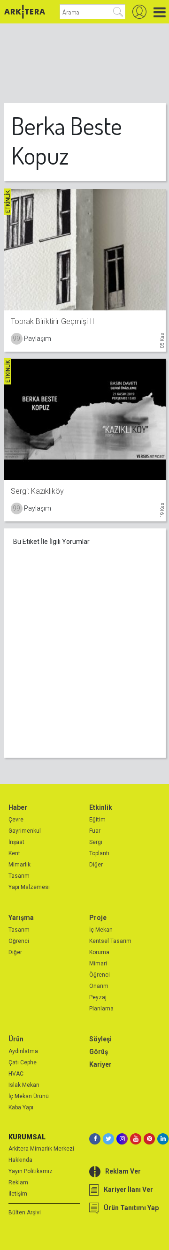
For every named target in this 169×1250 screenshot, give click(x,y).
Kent (14, 853)
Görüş (98, 1051)
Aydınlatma (23, 1051)
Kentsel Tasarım (110, 941)
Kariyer (100, 1064)
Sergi (95, 842)
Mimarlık (19, 864)
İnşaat (16, 842)
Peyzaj (98, 997)
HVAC (15, 1073)
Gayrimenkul (24, 831)
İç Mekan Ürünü (28, 1096)
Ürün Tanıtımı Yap (131, 1208)
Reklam (18, 1182)
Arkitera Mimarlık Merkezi (41, 1148)
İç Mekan (101, 929)
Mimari (98, 963)
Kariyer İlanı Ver (128, 1189)
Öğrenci (18, 941)
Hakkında (20, 1160)
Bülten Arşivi (24, 1212)
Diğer (96, 864)
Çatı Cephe (22, 1062)
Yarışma (21, 917)
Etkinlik (100, 807)
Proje (98, 917)
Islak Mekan (23, 1085)
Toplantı (99, 853)
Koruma (99, 952)
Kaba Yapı (20, 1107)
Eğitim (97, 819)
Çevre (15, 819)
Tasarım (19, 876)
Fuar (94, 831)
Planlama (101, 1008)
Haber (17, 807)
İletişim (17, 1193)
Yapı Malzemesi (29, 887)
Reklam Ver (123, 1171)
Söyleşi (100, 1039)
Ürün (15, 1039)
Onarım (98, 986)
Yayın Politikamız (30, 1171)
